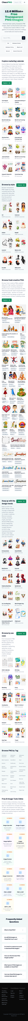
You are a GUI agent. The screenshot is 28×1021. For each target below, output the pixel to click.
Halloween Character (4, 756)
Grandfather (18, 551)
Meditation (5, 568)
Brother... (4, 320)
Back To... (4, 448)
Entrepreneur (5, 551)
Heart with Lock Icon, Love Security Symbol (6, 416)
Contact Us (22, 999)
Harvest (8, 51)
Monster (21, 779)
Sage (19, 386)
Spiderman (18, 586)
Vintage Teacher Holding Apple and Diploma (5, 400)
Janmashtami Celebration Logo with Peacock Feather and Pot (19, 473)
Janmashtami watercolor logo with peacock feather (7, 473)
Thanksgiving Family (13, 772)
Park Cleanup (13, 432)
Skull (20, 760)
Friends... (4, 353)
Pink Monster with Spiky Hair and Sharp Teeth (22, 431)
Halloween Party (10, 47)
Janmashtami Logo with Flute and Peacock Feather (8, 486)
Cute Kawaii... (22, 354)
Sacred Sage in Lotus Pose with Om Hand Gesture (22, 383)
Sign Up (13, 993)
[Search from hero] (23, 38)
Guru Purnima (21, 384)
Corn (11, 783)
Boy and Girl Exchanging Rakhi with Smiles (7, 319)
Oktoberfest (5, 137)
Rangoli (3, 771)
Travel (16, 740)
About (21, 991)
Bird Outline (12, 401)
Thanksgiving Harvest (5, 791)
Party (16, 687)
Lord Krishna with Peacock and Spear (22, 366)
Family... (4, 336)
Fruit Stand (13, 354)
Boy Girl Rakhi (12, 386)
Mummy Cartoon (4, 387)
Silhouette (18, 267)
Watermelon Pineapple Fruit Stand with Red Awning (14, 351)
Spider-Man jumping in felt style (13, 366)
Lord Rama (17, 322)
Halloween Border (16, 43)
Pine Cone (21, 763)
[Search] (20, 2)
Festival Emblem (4, 371)
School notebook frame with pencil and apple (6, 446)
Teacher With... (4, 402)
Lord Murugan (22, 368)
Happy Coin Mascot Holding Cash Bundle (5, 431)
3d (2, 215)
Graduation (5, 705)
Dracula (17, 568)
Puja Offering (20, 403)
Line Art (4, 250)
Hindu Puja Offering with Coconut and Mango (20, 400)
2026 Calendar (6, 670)
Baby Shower (18, 722)
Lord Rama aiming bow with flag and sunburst (20, 318)
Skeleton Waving (21, 420)
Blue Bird (12, 403)
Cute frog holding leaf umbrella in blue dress (22, 351)
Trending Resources (4, 991)
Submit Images (12, 996)
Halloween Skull (4, 779)
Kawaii (16, 232)
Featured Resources (4, 999)
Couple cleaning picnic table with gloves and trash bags (6, 351)
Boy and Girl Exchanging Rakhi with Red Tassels (12, 383)
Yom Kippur (5, 100)
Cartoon (17, 215)
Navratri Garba (22, 766)
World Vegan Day (19, 603)
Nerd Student (14, 418)
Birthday (17, 670)
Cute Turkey (13, 791)
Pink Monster (21, 434)
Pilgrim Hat (21, 790)
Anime (3, 232)
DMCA (20, 993)
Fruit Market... (14, 353)
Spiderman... (13, 368)
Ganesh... (13, 448)
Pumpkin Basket (12, 776)
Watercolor (18, 250)
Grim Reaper (13, 780)
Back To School (19, 705)
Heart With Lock (5, 417)
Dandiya (4, 787)
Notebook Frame (4, 450)
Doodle (4, 267)
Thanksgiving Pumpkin (22, 770)
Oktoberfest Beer (13, 767)
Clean (7, 2)
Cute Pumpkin (22, 775)
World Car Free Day (20, 120)
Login (12, 991)
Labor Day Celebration (22, 783)
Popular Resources (4, 995)
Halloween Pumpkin (12, 756)
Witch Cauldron (5, 760)
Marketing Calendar (4, 1003)
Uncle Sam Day (19, 174)
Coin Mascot (5, 434)
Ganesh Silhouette (4, 767)
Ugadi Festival (21, 401)
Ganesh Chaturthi (17, 51)
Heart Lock (4, 419)
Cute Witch (12, 760)
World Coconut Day (20, 156)
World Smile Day (6, 120)
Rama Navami (18, 320)
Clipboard (17, 621)
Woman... (12, 434)
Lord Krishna (21, 370)
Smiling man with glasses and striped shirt (15, 416)
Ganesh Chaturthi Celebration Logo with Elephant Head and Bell (17, 446)
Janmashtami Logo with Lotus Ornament (20, 486)
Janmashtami (5, 156)
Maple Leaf (19, 47)
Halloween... (23, 336)
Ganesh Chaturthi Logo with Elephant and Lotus (8, 459)
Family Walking (11, 336)
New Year (4, 740)
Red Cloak (23, 338)
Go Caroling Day (6, 603)
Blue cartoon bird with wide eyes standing (12, 400)
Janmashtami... (18, 461)
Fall (8, 43)
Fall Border (13, 763)
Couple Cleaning (4, 355)
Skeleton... (21, 417)
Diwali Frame (22, 787)
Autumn (4, 722)
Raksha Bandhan (6, 586)
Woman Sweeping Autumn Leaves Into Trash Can (13, 431)
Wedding (4, 687)
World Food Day (13, 787)
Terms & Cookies (21, 996)
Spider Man (13, 370)
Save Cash (4, 432)
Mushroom (4, 783)
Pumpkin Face (5, 775)
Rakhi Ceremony (5, 322)
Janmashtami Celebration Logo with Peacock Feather (19, 460)
